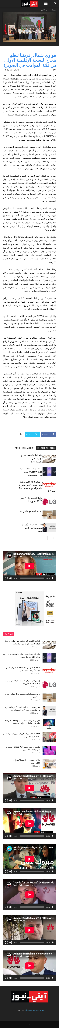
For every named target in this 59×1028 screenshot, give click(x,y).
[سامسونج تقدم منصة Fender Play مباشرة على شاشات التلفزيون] (49, 750)
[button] (45, 3)
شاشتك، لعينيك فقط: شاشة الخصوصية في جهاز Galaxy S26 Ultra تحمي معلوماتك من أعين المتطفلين (38, 471)
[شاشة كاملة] (6, 578)
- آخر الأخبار (45, 10)
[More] (21, 434)
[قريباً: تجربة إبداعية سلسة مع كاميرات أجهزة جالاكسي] (49, 514)
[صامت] (10, 578)
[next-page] (49, 538)
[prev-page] (53, 538)
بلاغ (5, 70)
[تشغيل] (52, 578)
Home (54, 10)
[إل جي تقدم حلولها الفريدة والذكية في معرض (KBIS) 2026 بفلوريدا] (49, 501)
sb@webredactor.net (35, 1010)
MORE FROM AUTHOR (24, 448)
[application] (29, 566)
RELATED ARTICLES (46, 448)
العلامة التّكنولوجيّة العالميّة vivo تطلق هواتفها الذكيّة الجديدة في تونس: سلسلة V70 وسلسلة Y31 (38, 458)
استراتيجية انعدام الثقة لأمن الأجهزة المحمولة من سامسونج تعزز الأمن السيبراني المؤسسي (39, 527)
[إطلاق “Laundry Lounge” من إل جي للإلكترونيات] (49, 763)
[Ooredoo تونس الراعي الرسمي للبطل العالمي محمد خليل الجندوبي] (49, 737)
